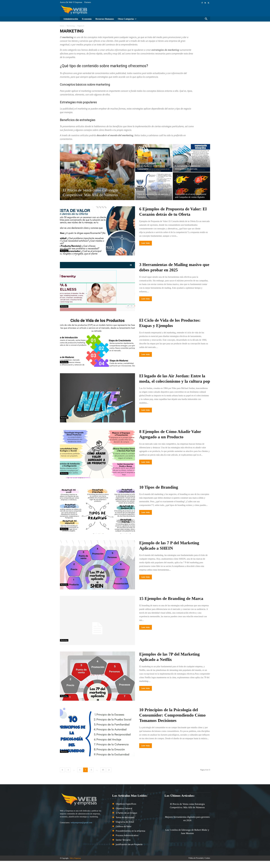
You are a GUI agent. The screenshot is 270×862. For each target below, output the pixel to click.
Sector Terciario (123, 839)
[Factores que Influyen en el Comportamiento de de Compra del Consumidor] (153, 158)
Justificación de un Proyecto (129, 844)
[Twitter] (208, 2)
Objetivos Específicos (126, 803)
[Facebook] (202, 2)
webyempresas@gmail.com (81, 823)
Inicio (62, 26)
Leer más (145, 243)
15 (103, 770)
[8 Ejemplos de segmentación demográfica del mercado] (191, 158)
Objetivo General (124, 808)
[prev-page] (62, 770)
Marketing (71, 26)
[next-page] (109, 770)
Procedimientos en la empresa (130, 830)
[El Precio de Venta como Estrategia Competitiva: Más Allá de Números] (97, 176)
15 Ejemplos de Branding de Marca (171, 598)
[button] (206, 19)
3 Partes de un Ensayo (126, 812)
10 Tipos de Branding (158, 487)
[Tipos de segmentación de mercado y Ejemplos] (153, 186)
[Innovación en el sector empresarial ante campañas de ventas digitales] (191, 186)
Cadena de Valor (123, 826)
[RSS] (205, 2)
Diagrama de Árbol (125, 821)
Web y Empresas (75, 858)
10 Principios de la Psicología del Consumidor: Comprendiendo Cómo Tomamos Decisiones (172, 715)
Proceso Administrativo (127, 835)
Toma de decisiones (125, 817)
